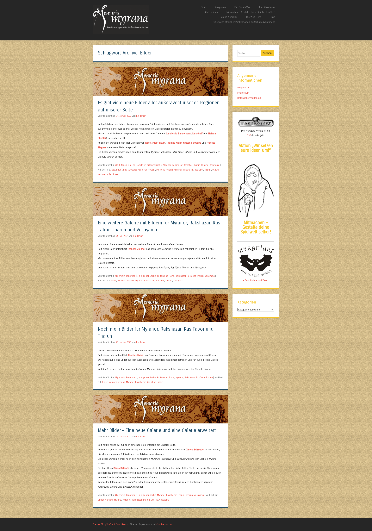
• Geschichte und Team (255, 280)
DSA (249, 135)
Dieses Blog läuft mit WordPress (110, 524)
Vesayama (215, 165)
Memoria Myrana (164, 169)
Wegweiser (243, 87)
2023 (117, 165)
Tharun (196, 165)
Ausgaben (220, 7)
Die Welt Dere (253, 17)
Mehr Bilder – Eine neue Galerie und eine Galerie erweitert (157, 430)
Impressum (243, 92)
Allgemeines (211, 12)
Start (203, 7)
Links (272, 17)
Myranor (167, 165)
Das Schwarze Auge (133, 169)
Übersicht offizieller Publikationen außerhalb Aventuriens (244, 22)
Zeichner (113, 174)
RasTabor (187, 165)
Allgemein (126, 165)
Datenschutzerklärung (249, 98)
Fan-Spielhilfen (242, 7)
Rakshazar (177, 165)
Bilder (119, 169)
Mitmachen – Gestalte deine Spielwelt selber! (250, 12)
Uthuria (204, 165)
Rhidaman (141, 116)
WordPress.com (164, 524)
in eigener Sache (153, 165)
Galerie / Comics (229, 17)
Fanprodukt (137, 165)
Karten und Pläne (165, 276)
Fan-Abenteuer (267, 7)
